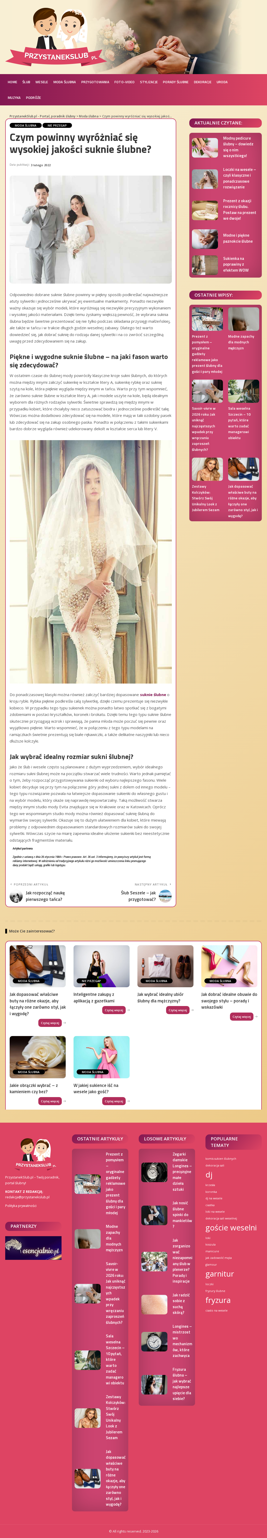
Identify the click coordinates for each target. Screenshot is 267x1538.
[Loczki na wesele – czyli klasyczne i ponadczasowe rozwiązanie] (205, 179)
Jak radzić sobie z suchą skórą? (181, 1304)
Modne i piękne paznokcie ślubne (238, 238)
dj (209, 1174)
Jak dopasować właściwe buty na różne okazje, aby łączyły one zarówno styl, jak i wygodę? (243, 500)
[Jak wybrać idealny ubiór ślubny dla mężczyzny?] (165, 966)
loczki (209, 1284)
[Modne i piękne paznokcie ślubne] (205, 239)
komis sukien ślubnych (220, 1158)
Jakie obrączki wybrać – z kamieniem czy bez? (34, 1088)
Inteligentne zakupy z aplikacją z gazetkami (94, 997)
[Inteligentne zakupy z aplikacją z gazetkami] (102, 966)
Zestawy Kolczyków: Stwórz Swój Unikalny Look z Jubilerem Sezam (205, 497)
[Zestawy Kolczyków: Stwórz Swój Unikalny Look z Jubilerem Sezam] (207, 469)
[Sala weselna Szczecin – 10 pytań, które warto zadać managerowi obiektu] (243, 391)
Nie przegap (57, 125)
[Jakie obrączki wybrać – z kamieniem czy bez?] (38, 1057)
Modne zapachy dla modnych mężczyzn (241, 342)
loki (207, 1238)
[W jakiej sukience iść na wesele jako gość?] (102, 1057)
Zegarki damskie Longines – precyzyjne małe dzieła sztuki (182, 1171)
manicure (212, 1251)
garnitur (219, 1273)
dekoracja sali (214, 1165)
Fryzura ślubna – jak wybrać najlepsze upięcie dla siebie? (182, 1384)
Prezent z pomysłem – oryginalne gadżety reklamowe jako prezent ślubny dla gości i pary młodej (115, 1183)
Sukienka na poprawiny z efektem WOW (236, 264)
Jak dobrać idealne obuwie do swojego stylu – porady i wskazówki (229, 1000)
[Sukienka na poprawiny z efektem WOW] (205, 265)
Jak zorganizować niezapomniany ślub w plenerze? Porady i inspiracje (182, 1260)
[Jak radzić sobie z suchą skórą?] (154, 1304)
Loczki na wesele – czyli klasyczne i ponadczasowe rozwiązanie (239, 178)
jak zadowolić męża (218, 1258)
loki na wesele (215, 1211)
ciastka (210, 1205)
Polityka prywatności (21, 1205)
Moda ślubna (26, 125)
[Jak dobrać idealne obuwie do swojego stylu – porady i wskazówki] (229, 966)
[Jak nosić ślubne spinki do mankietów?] (154, 1215)
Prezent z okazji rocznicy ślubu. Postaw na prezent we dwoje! (239, 210)
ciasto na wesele (216, 1310)
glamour (211, 1264)
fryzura (218, 1300)
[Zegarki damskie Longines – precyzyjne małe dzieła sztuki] (154, 1172)
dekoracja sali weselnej (221, 1218)
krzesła (210, 1185)
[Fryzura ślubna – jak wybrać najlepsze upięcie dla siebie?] (154, 1385)
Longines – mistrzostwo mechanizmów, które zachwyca (182, 1341)
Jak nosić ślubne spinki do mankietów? (182, 1214)
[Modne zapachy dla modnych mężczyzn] (243, 319)
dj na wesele (213, 1198)
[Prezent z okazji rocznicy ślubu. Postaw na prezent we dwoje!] (205, 210)
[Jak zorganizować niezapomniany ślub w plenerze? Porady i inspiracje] (154, 1261)
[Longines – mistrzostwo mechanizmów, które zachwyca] (154, 1341)
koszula (210, 1244)
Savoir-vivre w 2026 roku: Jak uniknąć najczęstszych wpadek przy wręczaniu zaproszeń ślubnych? (204, 428)
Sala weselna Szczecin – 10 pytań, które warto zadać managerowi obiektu (239, 422)
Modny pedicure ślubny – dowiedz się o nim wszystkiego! (238, 147)
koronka (211, 1192)
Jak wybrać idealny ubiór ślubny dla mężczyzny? (160, 997)
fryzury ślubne (215, 1291)
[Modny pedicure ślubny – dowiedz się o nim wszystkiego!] (205, 148)
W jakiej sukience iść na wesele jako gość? (96, 1088)
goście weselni (231, 1227)
